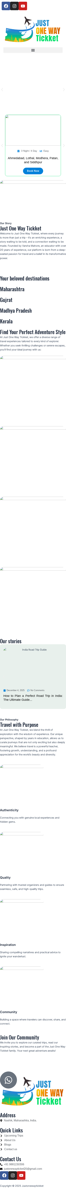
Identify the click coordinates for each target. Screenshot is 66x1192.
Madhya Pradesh (16, 310)
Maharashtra (12, 289)
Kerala (6, 321)
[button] (33, 50)
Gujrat (6, 299)
